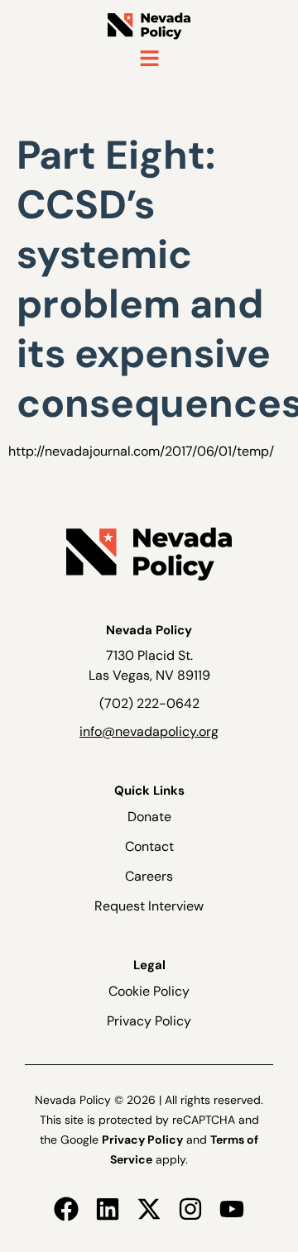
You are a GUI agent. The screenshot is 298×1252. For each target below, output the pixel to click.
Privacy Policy (149, 1021)
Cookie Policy (149, 991)
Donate (149, 816)
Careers (149, 876)
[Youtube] (231, 1209)
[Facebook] (66, 1209)
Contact (149, 846)
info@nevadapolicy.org (149, 731)
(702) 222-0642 (149, 703)
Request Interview (149, 906)
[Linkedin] (107, 1209)
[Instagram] (190, 1209)
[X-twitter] (149, 1209)
